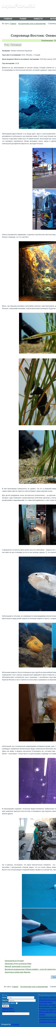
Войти (5, 1006)
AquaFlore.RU (18, 6)
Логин (4, 997)
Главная (8, 19)
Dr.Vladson (15, 1024)
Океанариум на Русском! (14, 961)
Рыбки (23, 19)
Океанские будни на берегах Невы (18, 964)
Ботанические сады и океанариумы (32, 24)
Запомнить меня (8, 1003)
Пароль (5, 1000)
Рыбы (7, 45)
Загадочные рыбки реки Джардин (17, 972)
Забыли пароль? (8, 1011)
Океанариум (16, 45)
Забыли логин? (8, 1009)
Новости (38, 19)
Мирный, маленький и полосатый (18, 966)
